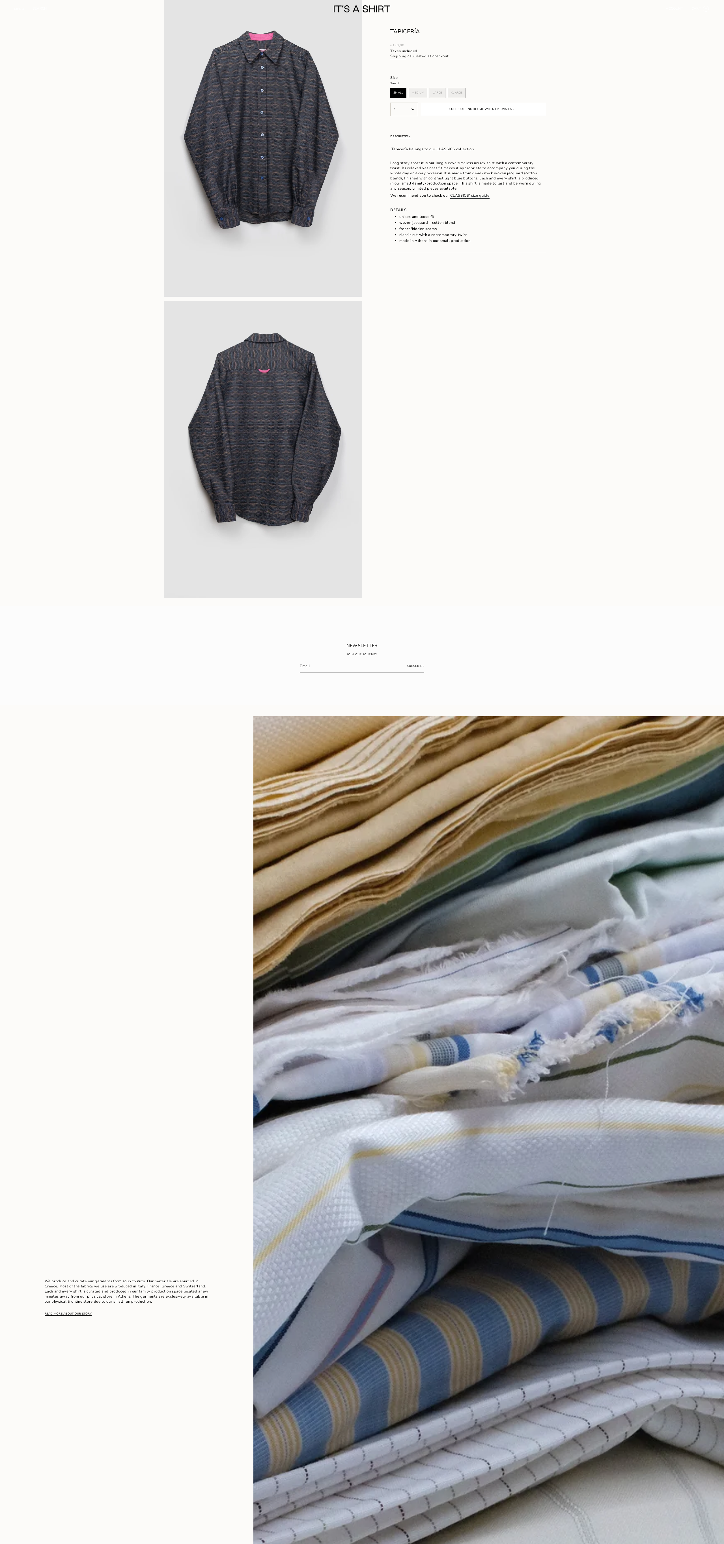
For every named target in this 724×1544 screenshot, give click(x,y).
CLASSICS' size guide (470, 195)
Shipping (398, 56)
